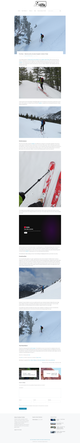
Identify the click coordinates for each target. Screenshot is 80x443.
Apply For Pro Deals (18, 429)
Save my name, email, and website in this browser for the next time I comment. (33, 405)
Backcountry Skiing (51, 362)
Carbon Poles (57, 362)
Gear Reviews (24, 10)
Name (20, 399)
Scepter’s (27, 251)
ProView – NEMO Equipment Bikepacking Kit (29, 374)
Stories (30, 10)
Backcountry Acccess (45, 362)
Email (35, 399)
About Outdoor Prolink (42, 10)
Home (19, 10)
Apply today (38, 357)
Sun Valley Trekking (32, 360)
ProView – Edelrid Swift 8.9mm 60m (52, 374)
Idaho (60, 362)
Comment (21, 387)
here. (29, 354)
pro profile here (52, 360)
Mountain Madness (41, 360)
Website (49, 399)
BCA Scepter (33, 348)
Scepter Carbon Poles (45, 59)
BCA (22, 357)
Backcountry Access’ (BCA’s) (33, 59)
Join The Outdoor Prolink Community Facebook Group (40, 439)
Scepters (20, 62)
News (35, 10)
